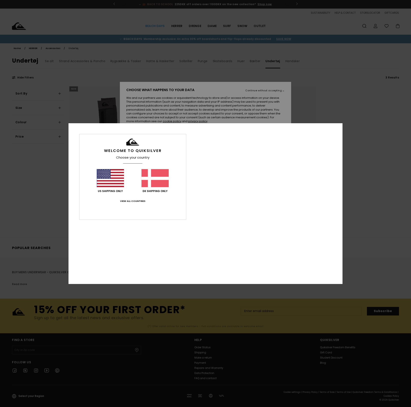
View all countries (132, 201)
